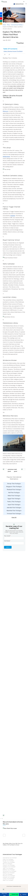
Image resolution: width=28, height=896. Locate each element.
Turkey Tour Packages (14, 501)
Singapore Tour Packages (14, 486)
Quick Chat (15, 894)
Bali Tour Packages (14, 492)
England (12, 215)
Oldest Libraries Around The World (13, 51)
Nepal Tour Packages (8, 880)
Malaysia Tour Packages (9, 872)
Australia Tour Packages (14, 507)
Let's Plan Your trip (4, 894)
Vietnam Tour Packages (14, 513)
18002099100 (19, 4)
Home (4, 24)
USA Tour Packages (7, 874)
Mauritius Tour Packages (14, 510)
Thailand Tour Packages (14, 489)
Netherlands (6, 156)
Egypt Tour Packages (14, 498)
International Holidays (17, 24)
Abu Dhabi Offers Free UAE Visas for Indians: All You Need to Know (13, 844)
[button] (1, 13)
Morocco (5, 111)
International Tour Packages (10, 857)
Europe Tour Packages (14, 483)
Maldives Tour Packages (9, 869)
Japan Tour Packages (14, 504)
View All (14, 517)
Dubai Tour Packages (14, 495)
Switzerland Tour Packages (9, 871)
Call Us (24, 894)
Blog (8, 24)
